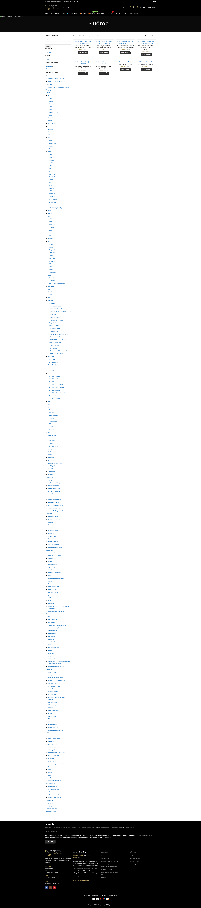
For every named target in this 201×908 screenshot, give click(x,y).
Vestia (50, 157)
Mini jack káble (54, 331)
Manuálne (50, 617)
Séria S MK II (52, 143)
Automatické (51, 622)
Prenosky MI (51, 639)
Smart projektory (52, 675)
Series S (51, 115)
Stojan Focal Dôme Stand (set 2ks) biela (83, 67)
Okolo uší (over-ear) (53, 539)
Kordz (49, 210)
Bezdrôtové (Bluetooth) (54, 530)
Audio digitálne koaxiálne (55, 750)
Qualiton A (52, 359)
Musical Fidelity (52, 365)
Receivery (50, 570)
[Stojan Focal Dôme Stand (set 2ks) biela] (83, 63)
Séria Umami (52, 149)
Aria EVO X (52, 160)
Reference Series (53, 112)
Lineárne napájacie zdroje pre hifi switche (59, 87)
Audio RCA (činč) (52, 744)
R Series (51, 247)
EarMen (50, 289)
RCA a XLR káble (55, 328)
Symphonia (52, 250)
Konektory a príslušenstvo (56, 353)
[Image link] (53, 853)
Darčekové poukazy (51, 809)
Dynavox (50, 121)
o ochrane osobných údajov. (82, 837)
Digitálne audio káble (55, 306)
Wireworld (50, 300)
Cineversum (51, 457)
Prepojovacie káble (54, 325)
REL (49, 95)
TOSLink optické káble (56, 320)
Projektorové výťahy (53, 727)
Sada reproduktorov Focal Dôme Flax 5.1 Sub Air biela (125, 46)
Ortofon (50, 438)
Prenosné (50, 522)
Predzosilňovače (52, 564)
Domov (75, 36)
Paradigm (50, 129)
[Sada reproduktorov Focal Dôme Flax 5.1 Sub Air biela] (125, 42)
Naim (49, 216)
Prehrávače (49, 581)
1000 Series (52, 196)
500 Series (52, 224)
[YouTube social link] (155, 2)
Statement (52, 233)
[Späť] (90, 23)
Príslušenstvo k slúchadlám (55, 547)
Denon (49, 404)
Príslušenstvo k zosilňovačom (56, 578)
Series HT (51, 106)
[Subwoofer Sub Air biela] (125, 62)
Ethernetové (51, 741)
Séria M (51, 146)
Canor (49, 135)
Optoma (50, 454)
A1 (49, 368)
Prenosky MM (51, 636)
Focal (49, 151)
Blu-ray (49, 600)
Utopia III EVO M (53, 174)
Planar (51, 98)
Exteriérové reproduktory (54, 508)
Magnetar (50, 213)
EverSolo (50, 295)
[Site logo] (52, 7)
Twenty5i (51, 418)
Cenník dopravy (105, 864)
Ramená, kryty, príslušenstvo (57, 283)
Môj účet (132, 856)
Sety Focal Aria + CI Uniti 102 (56, 78)
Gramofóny (52, 278)
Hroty (49, 645)
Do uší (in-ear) (51, 533)
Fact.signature (53, 421)
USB (49, 766)
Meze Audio (51, 286)
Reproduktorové (52, 736)
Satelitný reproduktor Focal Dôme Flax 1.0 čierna (104, 46)
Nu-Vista (51, 370)
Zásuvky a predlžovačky (54, 797)
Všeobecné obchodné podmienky (109, 866)
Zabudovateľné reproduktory (55, 505)
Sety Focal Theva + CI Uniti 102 (56, 81)
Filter (48, 46)
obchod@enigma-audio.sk (56, 1)
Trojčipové (50, 708)
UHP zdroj (50, 713)
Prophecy (51, 412)
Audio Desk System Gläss (55, 463)
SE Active (51, 429)
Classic (51, 101)
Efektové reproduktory (54, 488)
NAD (49, 126)
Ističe (49, 792)
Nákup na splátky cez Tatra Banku (109, 861)
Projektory (49, 669)
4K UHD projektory (53, 710)
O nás (102, 856)
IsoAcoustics (51, 471)
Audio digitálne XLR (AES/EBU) (56, 752)
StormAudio (51, 238)
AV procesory (51, 567)
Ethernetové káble (55, 317)
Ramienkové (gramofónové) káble (59, 334)
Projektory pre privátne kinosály (56, 680)
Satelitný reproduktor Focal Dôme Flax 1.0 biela (83, 46)
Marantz (50, 401)
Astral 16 (51, 188)
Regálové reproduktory (54, 483)
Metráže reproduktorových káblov (59, 351)
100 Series (52, 191)
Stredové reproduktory (54, 491)
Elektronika (52, 280)
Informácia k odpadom (106, 874)
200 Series (52, 219)
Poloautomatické (52, 619)
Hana (49, 137)
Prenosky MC (51, 642)
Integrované (51, 558)
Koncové (50, 561)
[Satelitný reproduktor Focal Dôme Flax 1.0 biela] (83, 42)
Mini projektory (52, 672)
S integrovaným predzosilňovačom (57, 625)
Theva (50, 154)
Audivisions (51, 474)
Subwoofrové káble (55, 337)
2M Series (51, 443)
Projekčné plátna (52, 724)
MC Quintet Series (54, 446)
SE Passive (52, 426)
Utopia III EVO (52, 171)
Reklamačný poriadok (106, 869)
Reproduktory (50, 477)
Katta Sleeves (51, 123)
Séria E (51, 140)
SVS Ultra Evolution (54, 398)
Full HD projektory (52, 683)
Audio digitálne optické (54, 755)
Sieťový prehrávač (53, 592)
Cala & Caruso (53, 258)
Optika (49, 722)
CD (48, 595)
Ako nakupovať (105, 858)
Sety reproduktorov (53, 480)
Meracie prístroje (52, 786)
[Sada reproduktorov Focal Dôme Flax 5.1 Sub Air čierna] (146, 42)
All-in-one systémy (53, 584)
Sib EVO (51, 182)
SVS (49, 373)
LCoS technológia (52, 702)
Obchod (81, 36)
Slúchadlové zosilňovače (54, 516)
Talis (50, 266)
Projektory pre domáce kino (55, 677)
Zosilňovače (49, 550)
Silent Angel (51, 292)
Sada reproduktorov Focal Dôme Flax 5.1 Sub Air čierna (146, 47)
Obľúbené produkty (134, 861)
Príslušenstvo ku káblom (54, 781)
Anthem (50, 432)
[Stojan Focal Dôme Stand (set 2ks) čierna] (104, 63)
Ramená (50, 656)
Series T (51, 109)
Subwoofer (51, 494)
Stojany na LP (51, 806)
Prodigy (51, 410)
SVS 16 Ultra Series (54, 390)
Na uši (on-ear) (52, 536)
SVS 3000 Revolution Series (56, 384)
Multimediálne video (53, 589)
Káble (47, 733)
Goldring (50, 449)
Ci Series (51, 424)
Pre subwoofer (52, 758)
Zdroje (49, 575)
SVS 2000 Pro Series (54, 379)
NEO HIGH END (52, 435)
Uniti (50, 236)
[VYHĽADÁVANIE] (124, 7)
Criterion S (52, 261)
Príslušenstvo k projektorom (55, 730)
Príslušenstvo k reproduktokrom (56, 511)
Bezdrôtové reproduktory (54, 499)
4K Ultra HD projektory (54, 686)
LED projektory (52, 694)
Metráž (49, 775)
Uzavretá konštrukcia (53, 541)
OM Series (52, 440)
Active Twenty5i (53, 415)
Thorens (50, 275)
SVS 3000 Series (53, 382)
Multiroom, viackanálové (54, 556)
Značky (48, 92)
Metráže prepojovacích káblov (58, 339)
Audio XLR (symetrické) (54, 747)
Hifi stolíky (50, 803)
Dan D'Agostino (52, 466)
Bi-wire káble (53, 348)
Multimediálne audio (53, 586)
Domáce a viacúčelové (54, 519)
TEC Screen (51, 460)
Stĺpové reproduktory (53, 485)
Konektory (50, 778)
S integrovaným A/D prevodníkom (57, 628)
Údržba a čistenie (52, 659)
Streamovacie (51, 553)
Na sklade (49, 52)
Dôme (50, 185)
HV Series (51, 244)
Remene (50, 650)
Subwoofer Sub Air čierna (146, 64)
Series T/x (52, 104)
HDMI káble (52, 303)
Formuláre (103, 877)
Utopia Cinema (53, 199)
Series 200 (52, 252)
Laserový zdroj (52, 716)
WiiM (49, 297)
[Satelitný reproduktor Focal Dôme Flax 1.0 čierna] (104, 42)
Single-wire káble (55, 345)
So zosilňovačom (52, 630)
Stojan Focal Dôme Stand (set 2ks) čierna (104, 67)
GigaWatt (50, 469)
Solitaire (51, 264)
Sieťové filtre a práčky (54, 795)
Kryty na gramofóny (53, 647)
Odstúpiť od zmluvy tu (135, 858)
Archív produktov (51, 811)
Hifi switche (49, 84)
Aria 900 (51, 163)
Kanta (50, 165)
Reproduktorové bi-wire (54, 738)
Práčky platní (51, 653)
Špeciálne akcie (50, 76)
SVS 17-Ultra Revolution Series (57, 393)
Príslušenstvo (52, 272)
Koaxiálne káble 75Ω (56, 309)
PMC (49, 407)
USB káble (53, 314)
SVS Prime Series (54, 396)
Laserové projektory (53, 692)
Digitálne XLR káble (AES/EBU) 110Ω (60, 311)
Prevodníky (51, 603)
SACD (49, 598)
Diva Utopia (52, 177)
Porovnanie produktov (135, 864)
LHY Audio (50, 118)
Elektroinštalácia (50, 783)
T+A (49, 241)
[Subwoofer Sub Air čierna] (146, 62)
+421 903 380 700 (74, 1)
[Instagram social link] (153, 2)
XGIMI (49, 452)
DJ (48, 528)
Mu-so (50, 230)
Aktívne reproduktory (53, 502)
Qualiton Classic (53, 362)
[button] (83, 52)
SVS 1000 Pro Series (54, 376)
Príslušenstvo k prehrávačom (56, 611)
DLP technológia (52, 705)
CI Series (51, 227)
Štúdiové (50, 525)
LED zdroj (50, 719)
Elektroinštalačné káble (54, 789)
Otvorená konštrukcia (53, 544)
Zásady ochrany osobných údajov (109, 872)
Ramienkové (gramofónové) (55, 764)
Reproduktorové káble (55, 342)
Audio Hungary (52, 356)
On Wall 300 (52, 202)
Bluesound (50, 132)
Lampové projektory (53, 689)
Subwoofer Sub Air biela (125, 64)
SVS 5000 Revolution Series (56, 387)
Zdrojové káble (53, 323)
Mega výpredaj (50, 90)
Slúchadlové (51, 761)
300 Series (52, 194)
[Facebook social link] (151, 2)
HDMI (49, 769)
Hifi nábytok (49, 800)
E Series (51, 255)
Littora (51, 205)
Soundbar (50, 497)
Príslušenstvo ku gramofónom (56, 666)
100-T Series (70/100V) (55, 208)
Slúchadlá (51, 179)
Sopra (50, 168)
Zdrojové (50, 772)
